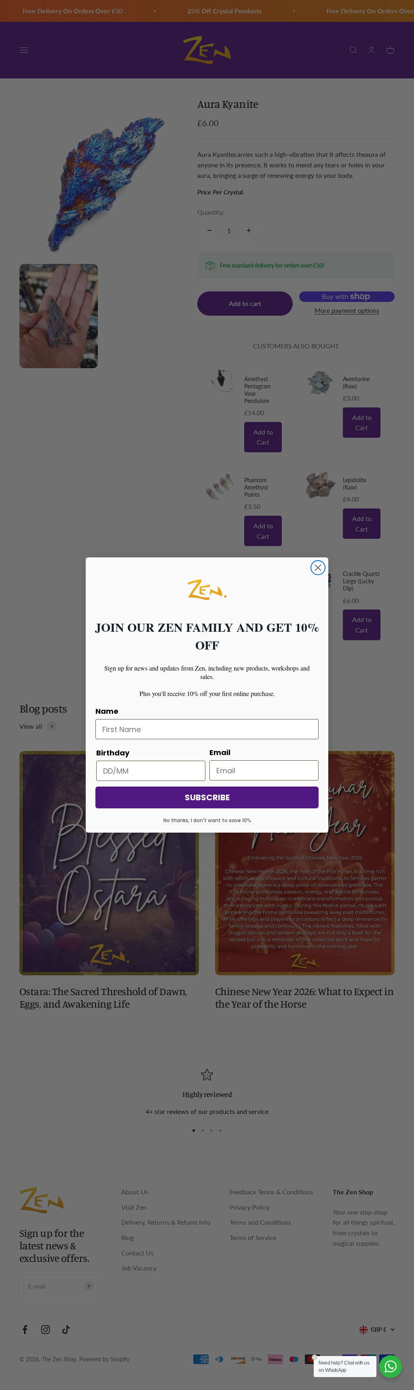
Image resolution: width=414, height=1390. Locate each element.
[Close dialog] (318, 568)
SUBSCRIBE (207, 797)
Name (106, 711)
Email (219, 752)
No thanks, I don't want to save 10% (207, 820)
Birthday (112, 753)
